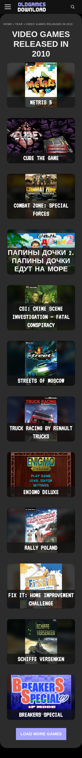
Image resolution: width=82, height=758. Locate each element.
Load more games (41, 734)
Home (7, 24)
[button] (72, 7)
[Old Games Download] (32, 7)
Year (19, 24)
